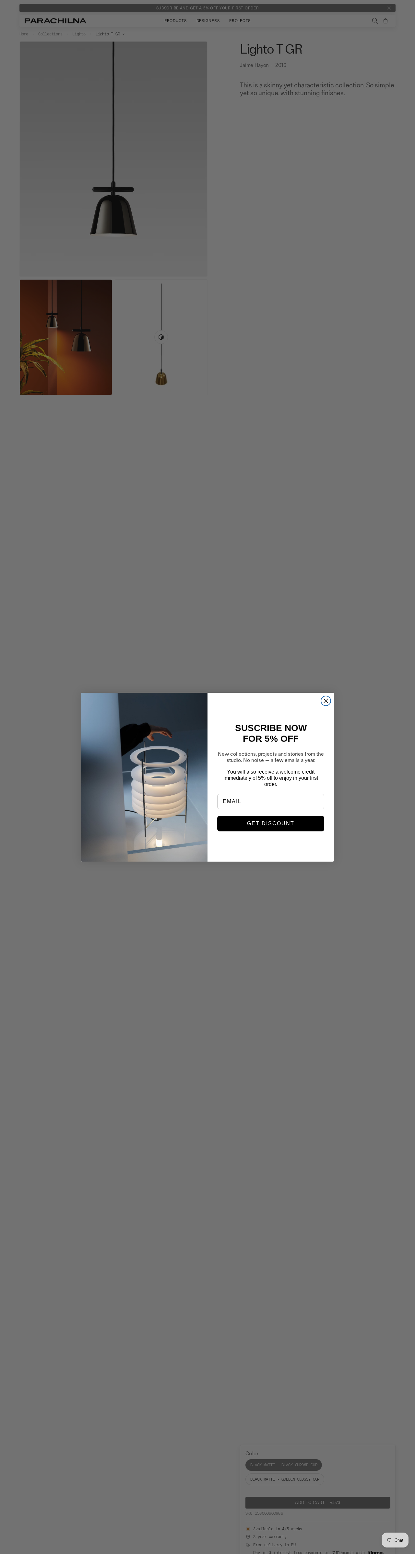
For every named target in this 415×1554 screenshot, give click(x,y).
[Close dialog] (326, 701)
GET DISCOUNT (270, 823)
